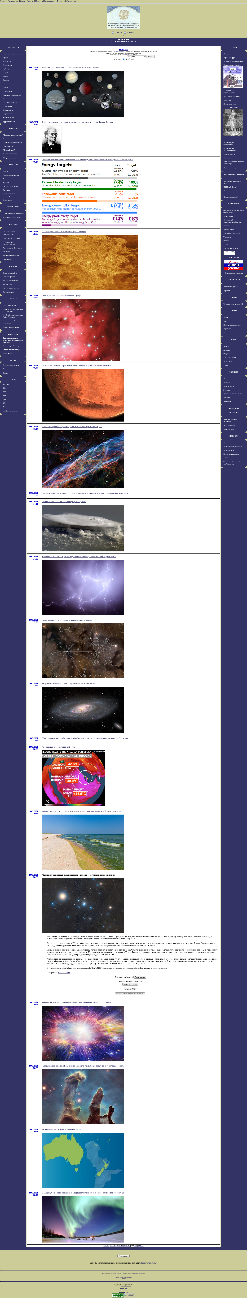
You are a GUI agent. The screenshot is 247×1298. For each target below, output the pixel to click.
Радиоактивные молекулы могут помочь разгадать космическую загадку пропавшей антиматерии (85, 493)
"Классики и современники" (13, 135)
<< (105, 1246)
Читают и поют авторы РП (233, 304)
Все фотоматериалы (10, 411)
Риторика (6, 190)
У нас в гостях (8, 110)
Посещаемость (228, 386)
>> (142, 1246)
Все (224, 443)
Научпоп (226, 291)
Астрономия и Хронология (12, 248)
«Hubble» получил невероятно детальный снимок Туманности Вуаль (72, 427)
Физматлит (227, 158)
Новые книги (7, 106)
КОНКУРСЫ (13, 334)
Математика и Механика (232, 233)
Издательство (8, 114)
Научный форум (9, 277)
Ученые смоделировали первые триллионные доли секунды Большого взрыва (76, 1002)
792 (111, 1246)
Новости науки (228, 450)
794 (118, 1246)
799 (135, 1246)
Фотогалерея (7, 179)
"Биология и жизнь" (230, 197)
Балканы (6, 80)
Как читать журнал (230, 357)
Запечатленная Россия (11, 255)
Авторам (226, 350)
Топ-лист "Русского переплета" (230, 420)
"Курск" (6, 73)
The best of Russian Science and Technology (233, 463)
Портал (3, 1)
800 (139, 1246)
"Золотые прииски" (10, 154)
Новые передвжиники (11, 175)
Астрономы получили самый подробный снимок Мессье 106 (68, 683)
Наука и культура (229, 104)
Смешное (226, 333)
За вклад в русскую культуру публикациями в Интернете (13, 340)
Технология (227, 237)
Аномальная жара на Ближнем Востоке (59, 747)
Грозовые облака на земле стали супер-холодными (64, 501)
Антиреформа (228, 216)
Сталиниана (7, 260)
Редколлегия (227, 346)
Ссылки (129, 1273)
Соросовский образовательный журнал (232, 221)
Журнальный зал (9, 122)
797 (128, 1246)
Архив (124, 1273)
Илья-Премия (8, 354)
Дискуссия (71, 1)
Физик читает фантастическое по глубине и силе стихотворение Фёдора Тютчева (77, 122)
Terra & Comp (64, 972)
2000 (5, 399)
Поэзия (5, 88)
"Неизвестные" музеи (10, 186)
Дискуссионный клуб (10, 273)
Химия (225, 244)
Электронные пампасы (11, 365)
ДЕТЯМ (13, 360)
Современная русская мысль (13, 213)
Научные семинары (230, 168)
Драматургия (7, 91)
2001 (5, 395)
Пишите (30, 1)
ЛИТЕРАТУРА (13, 47)
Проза (5, 84)
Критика (6, 99)
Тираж (225, 365)
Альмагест (6, 252)
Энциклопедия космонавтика (228, 144)
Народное (227, 329)
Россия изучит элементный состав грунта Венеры (64, 231)
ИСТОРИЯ (13, 224)
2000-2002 (234, 108)
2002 (5, 392)
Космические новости (231, 139)
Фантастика (7, 369)
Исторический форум (11, 288)
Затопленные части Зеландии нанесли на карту (62, 1129)
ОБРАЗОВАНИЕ (234, 204)
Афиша (5, 58)
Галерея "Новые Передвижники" (123, 1277)
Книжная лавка (8, 117)
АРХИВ (13, 380)
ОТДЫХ (234, 311)
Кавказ (5, 76)
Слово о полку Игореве (11, 238)
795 (121, 1246)
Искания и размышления (12, 95)
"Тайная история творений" (13, 142)
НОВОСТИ (234, 436)
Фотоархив (7, 407)
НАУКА (234, 47)
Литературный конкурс (12, 346)
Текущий (6, 384)
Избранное (227, 397)
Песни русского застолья (232, 325)
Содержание (13, 1)
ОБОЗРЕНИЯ (13, 128)
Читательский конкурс (11, 350)
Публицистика (8, 69)
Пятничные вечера (9, 305)
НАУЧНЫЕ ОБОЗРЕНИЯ (234, 174)
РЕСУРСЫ (234, 372)
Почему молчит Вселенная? (233, 61)
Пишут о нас (228, 361)
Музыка (6, 182)
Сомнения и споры (10, 102)
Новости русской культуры (13, 54)
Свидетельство (120, 51)
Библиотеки (227, 402)
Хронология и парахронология (9, 243)
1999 (5, 403)
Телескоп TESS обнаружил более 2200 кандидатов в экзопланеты (70, 67)
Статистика (135, 1273)
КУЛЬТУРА (13, 165)
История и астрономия (231, 96)
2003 (5, 388)
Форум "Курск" (8, 284)
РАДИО (234, 297)
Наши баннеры (228, 429)
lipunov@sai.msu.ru (149, 1263)
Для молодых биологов (234, 273)
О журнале (227, 354)
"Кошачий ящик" (9, 150)
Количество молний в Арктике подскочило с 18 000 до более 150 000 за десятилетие (79, 556)
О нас (22, 1)
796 (125, 1246)
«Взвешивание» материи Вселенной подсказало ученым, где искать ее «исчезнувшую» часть (83, 1066)
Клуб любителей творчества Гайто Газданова (13, 316)
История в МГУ (8, 235)
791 (107, 1246)
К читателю (7, 61)
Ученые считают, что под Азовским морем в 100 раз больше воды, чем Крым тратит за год (82, 811)
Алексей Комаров (126, 1286)
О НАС (233, 339)
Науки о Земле (228, 229)
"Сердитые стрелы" (10, 158)
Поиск (225, 379)
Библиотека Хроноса (231, 286)
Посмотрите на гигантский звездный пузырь (61, 295)
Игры (225, 321)
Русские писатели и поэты (232, 394)
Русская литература (230, 248)
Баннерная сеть (229, 425)
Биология (226, 226)
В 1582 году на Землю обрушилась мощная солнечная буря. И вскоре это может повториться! (83, 1193)
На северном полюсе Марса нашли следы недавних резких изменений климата (76, 366)
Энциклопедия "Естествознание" (229, 149)
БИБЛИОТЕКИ (234, 280)
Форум (5, 373)
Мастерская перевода (11, 327)
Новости (39, 1)
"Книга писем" (8, 146)
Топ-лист (61, 1)
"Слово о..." (7, 139)
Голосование (50, 1)
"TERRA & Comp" (229, 187)
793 (114, 1246)
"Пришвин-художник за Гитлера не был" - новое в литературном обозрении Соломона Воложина (85, 738)
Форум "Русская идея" (11, 280)
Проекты (226, 382)
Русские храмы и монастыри (9, 195)
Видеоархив (7, 200)
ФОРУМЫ (13, 266)
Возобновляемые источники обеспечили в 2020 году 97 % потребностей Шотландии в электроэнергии (87, 160)
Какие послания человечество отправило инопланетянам (67, 620)
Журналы (226, 390)
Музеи (225, 317)
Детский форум (8, 292)
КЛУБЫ (13, 299)
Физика (226, 241)
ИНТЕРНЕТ (234, 413)
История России (9, 231)
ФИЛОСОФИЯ (13, 207)
